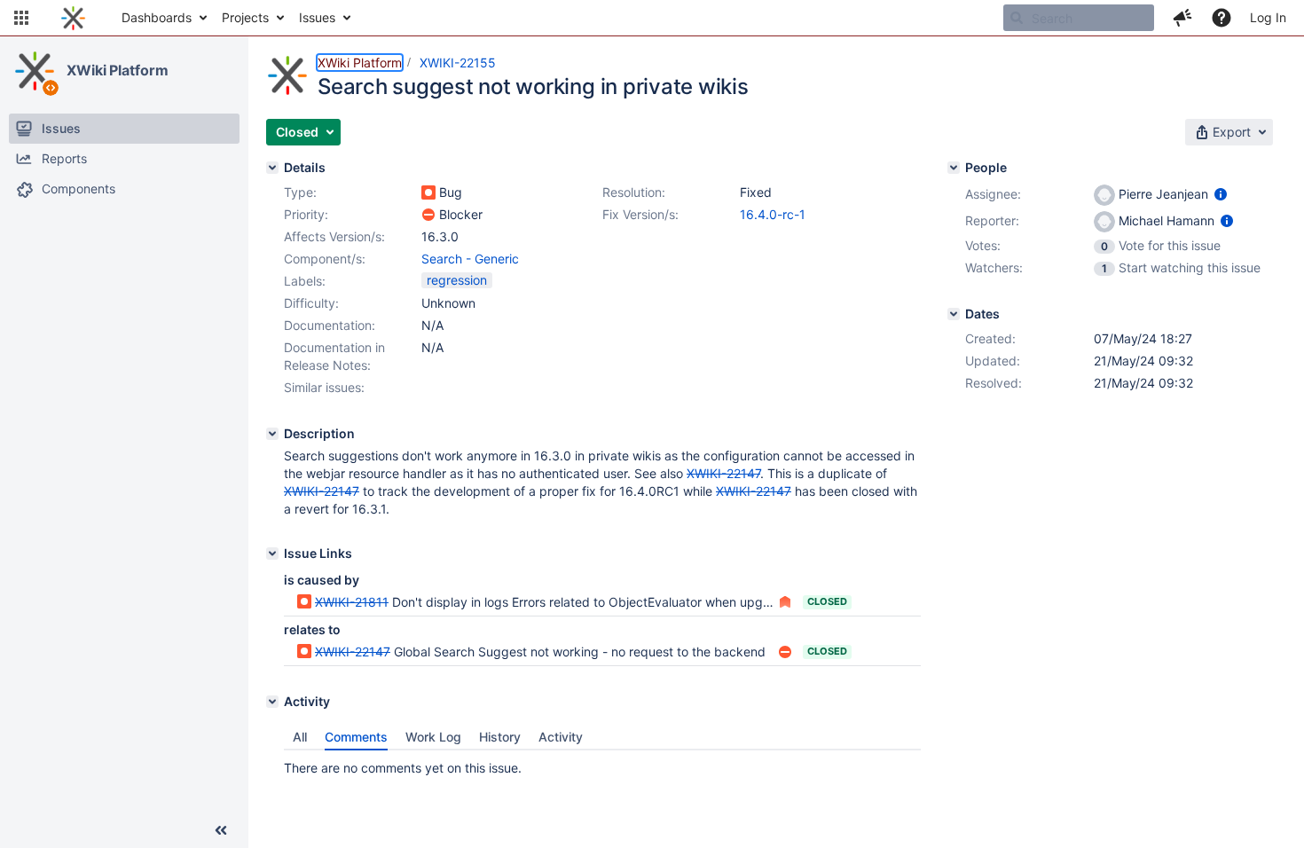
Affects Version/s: (334, 236)
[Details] (272, 167)
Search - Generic (470, 258)
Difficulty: (311, 302)
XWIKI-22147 (352, 651)
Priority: (306, 214)
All (300, 736)
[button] (21, 17)
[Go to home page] (73, 17)
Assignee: (993, 193)
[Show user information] (1221, 193)
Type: (300, 192)
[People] (953, 167)
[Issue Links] (272, 553)
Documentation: (329, 325)
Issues (317, 17)
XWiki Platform (118, 70)
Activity (560, 736)
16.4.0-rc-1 (772, 214)
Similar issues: (324, 387)
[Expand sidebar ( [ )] (221, 830)
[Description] (272, 434)
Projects (245, 17)
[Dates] (953, 314)
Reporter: (992, 220)
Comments (356, 736)
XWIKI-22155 (458, 62)
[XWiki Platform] (34, 71)
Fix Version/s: (640, 214)
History (500, 736)
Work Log (433, 736)
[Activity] (272, 701)
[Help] (1221, 17)
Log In (1268, 17)
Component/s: (324, 258)
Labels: (305, 280)
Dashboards (157, 17)
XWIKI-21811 (352, 601)
